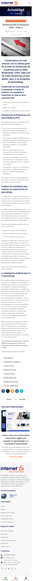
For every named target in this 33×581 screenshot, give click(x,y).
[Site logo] (9, 3)
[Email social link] (12, 391)
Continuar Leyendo (16, 457)
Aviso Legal (4, 534)
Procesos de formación (11, 385)
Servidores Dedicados (7, 522)
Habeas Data (4, 537)
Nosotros (3, 509)
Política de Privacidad (7, 531)
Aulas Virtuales (8, 358)
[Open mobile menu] (29, 3)
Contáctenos (4, 543)
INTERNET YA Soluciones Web (17, 31)
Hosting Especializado (7, 519)
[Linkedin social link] (17, 391)
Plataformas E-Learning (7, 512)
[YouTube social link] (8, 568)
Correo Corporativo (6, 515)
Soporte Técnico (5, 546)
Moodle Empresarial (10, 378)
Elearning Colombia (10, 370)
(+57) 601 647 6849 (9, 555)
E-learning (18, 13)
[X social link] (8, 391)
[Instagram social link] (5, 568)
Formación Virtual (9, 374)
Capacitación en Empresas (12, 362)
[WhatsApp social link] (21, 391)
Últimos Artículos (19, 21)
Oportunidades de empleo (8, 540)
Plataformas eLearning (11, 382)
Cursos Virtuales (9, 366)
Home (11, 13)
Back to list (15, 399)
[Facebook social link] (3, 391)
